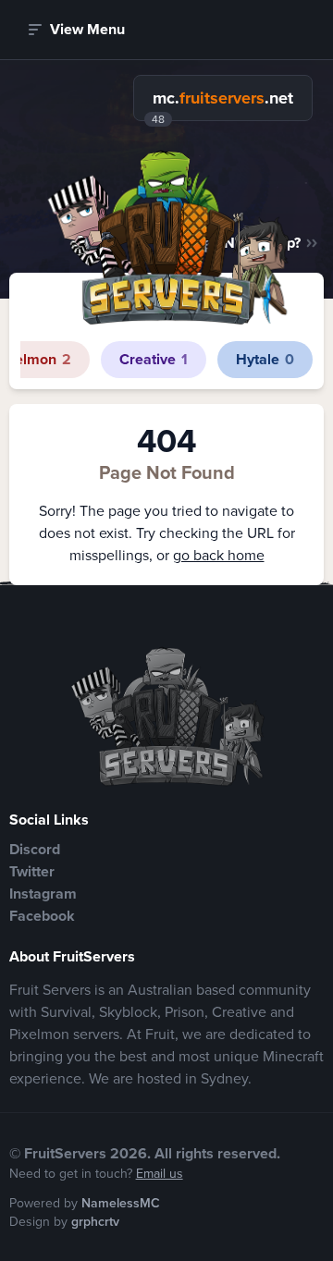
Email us (159, 1173)
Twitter (32, 871)
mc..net (223, 98)
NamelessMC (120, 1203)
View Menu (87, 29)
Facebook (42, 915)
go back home (219, 555)
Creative (153, 359)
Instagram (43, 893)
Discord (34, 849)
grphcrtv (95, 1221)
